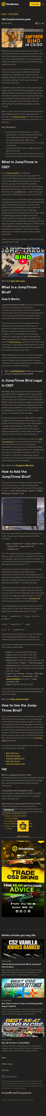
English (6, 1093)
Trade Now (35, 4)
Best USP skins (12, 753)
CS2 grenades (13, 173)
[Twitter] (42, 23)
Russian (22, 1093)
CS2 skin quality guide (15, 764)
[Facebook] (36, 23)
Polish (14, 1093)
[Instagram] (39, 23)
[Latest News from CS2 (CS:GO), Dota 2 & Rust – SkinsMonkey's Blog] (10, 4)
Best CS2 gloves (13, 761)
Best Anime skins (13, 756)
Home (4, 14)
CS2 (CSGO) (13, 14)
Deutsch (28, 1093)
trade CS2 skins (19, 117)
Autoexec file (34, 598)
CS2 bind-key (15, 342)
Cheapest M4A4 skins (15, 758)
